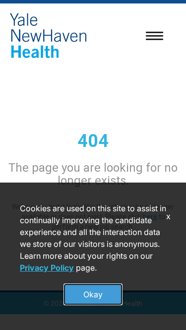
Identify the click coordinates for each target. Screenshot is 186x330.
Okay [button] (93, 294)
